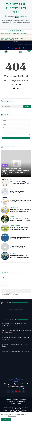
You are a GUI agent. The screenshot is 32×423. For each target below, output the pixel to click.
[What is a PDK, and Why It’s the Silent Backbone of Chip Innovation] (5, 182)
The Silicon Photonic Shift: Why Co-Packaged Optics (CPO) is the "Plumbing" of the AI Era (20, 256)
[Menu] (2, 51)
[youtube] (16, 48)
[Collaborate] (29, 51)
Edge (13, 30)
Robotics (4, 35)
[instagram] (19, 391)
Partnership (5, 39)
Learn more (11, 416)
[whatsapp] (23, 48)
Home (17, 88)
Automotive (16, 33)
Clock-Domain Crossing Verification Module (18, 247)
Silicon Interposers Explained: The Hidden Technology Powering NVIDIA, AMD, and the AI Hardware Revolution (20, 210)
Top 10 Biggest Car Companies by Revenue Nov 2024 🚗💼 (16, 331)
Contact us (12, 401)
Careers (23, 399)
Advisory (8, 38)
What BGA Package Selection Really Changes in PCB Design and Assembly (20, 219)
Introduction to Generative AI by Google (15, 351)
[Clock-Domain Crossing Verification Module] (5, 247)
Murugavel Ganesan (17, 411)
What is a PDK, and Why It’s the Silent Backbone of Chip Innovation (19, 182)
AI (10, 30)
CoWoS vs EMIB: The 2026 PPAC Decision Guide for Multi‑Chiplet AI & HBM (19, 228)
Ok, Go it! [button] (6, 419)
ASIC (17, 30)
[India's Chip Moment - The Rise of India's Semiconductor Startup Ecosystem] (5, 201)
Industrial (24, 33)
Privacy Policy (17, 403)
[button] (20, 52)
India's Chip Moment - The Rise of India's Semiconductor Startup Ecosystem (20, 201)
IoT (10, 33)
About (16, 399)
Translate (15, 294)
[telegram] (23, 391)
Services (12, 39)
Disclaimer (21, 401)
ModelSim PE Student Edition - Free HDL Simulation (20, 238)
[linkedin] (19, 48)
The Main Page (16, 84)
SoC (21, 30)
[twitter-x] (12, 48)
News (2, 38)
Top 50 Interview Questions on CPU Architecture (14, 324)
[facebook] (8, 48)
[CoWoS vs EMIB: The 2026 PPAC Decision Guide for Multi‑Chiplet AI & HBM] (5, 228)
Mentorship (15, 38)
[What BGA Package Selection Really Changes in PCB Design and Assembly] (5, 219)
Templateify (17, 410)
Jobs (21, 38)
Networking (4, 33)
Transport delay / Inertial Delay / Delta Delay (15, 345)
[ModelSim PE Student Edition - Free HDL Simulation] (5, 238)
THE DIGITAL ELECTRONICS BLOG (16, 8)
